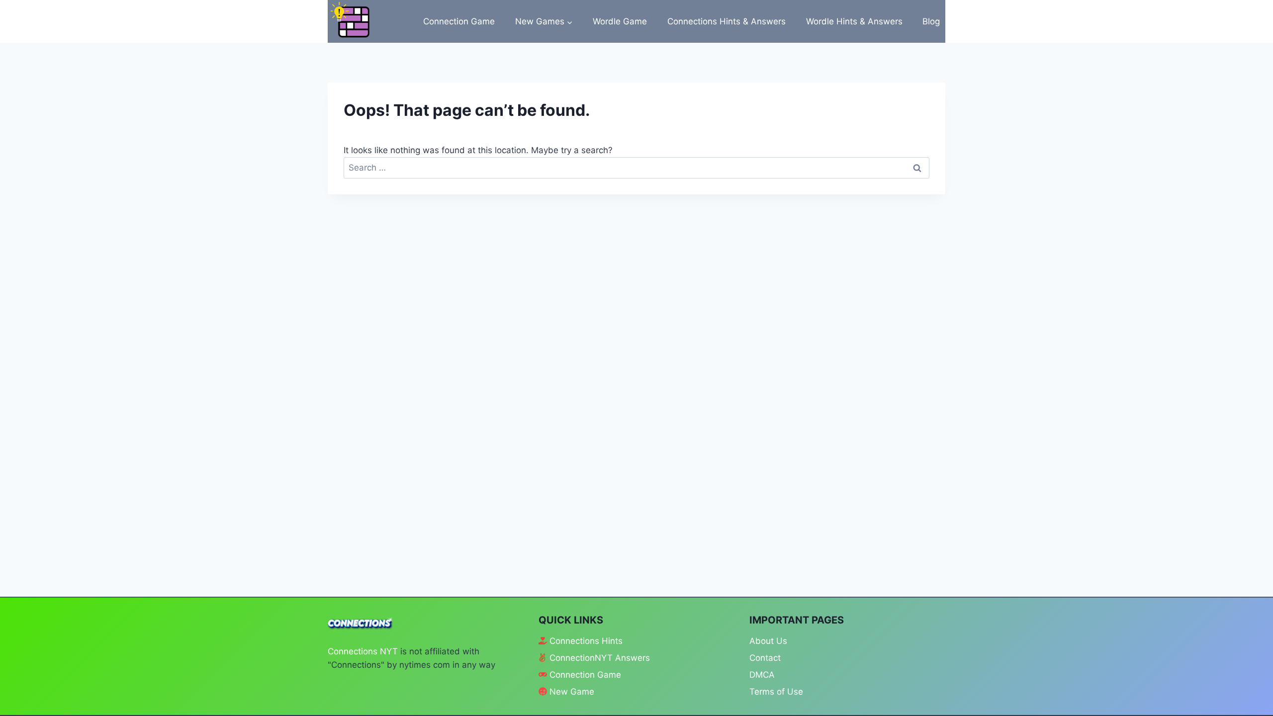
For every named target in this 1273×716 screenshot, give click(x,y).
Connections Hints (586, 641)
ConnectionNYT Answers (599, 658)
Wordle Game (620, 21)
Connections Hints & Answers (726, 21)
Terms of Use (776, 692)
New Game (571, 692)
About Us (768, 641)
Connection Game (459, 21)
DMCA (762, 675)
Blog (931, 21)
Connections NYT (363, 651)
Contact (765, 658)
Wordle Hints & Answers (854, 21)
